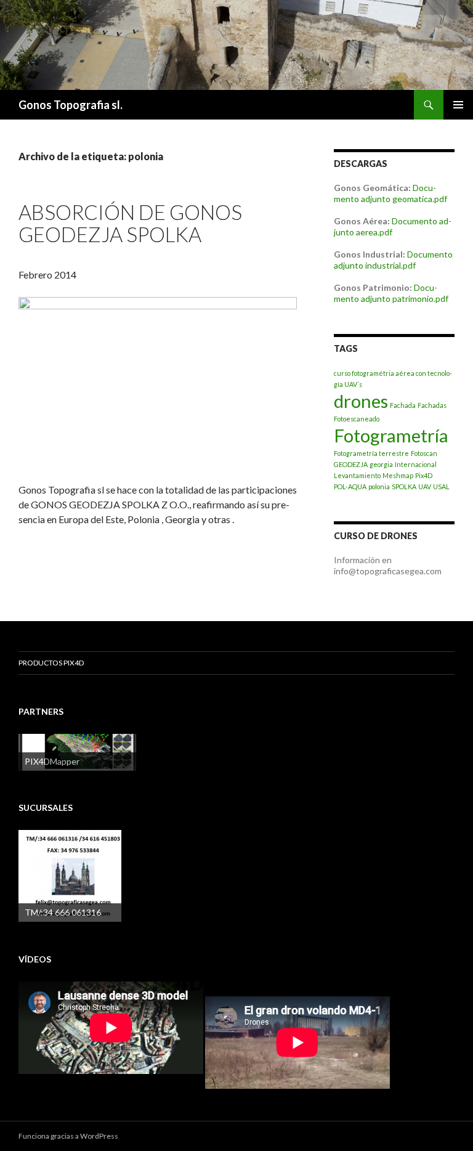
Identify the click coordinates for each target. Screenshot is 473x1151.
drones (361, 401)
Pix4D (423, 475)
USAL (441, 486)
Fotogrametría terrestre (371, 453)
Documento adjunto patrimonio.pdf (391, 293)
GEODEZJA (351, 464)
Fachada (403, 405)
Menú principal (458, 105)
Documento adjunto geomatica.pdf (390, 193)
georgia (381, 464)
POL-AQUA (350, 486)
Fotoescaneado (356, 419)
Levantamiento (357, 475)
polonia (379, 486)
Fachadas (432, 405)
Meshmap (397, 475)
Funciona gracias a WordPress (68, 1136)
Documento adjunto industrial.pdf (393, 259)
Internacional (416, 464)
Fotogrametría (391, 435)
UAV (424, 486)
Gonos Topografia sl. (70, 105)
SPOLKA (404, 486)
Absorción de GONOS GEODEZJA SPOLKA (130, 223)
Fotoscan (424, 453)
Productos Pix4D (51, 662)
